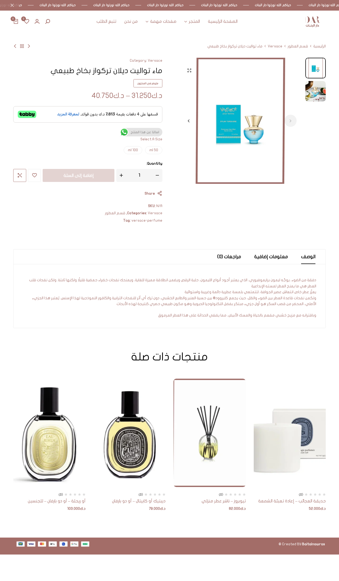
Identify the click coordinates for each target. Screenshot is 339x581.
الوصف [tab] (308, 256)
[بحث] (47, 21)
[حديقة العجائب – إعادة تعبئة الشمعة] (290, 433)
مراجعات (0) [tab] (229, 256)
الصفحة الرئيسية (223, 21)
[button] (26, 21)
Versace (275, 46)
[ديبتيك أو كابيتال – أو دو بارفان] (129, 433)
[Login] (37, 21)
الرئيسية (319, 46)
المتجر (194, 21)
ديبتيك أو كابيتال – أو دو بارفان (139, 501)
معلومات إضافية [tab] (271, 256)
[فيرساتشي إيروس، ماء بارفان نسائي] (15, 46)
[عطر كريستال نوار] (29, 46)
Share (150, 193)
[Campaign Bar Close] (9, 5)
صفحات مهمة (163, 21)
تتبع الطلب (106, 21)
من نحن (131, 21)
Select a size (151, 139)
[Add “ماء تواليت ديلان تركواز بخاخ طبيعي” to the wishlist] (34, 175)
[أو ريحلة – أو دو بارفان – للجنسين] (49, 433)
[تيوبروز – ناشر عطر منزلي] (209, 433)
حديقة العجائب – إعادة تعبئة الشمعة (292, 501)
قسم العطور (298, 46)
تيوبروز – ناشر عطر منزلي (224, 501)
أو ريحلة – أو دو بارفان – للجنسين (57, 501)
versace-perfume (146, 220)
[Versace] (22, 46)
